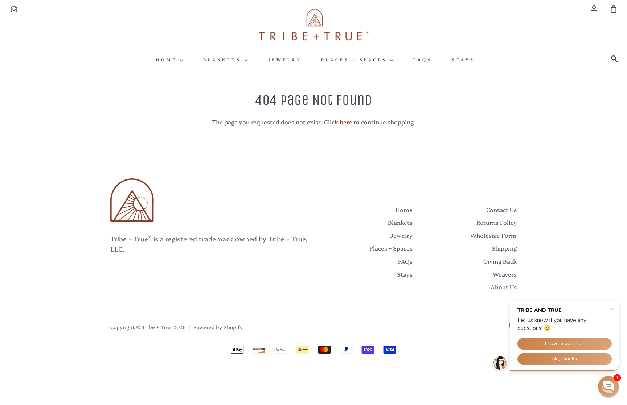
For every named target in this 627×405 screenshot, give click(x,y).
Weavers (505, 274)
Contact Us (501, 210)
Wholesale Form (493, 235)
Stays (463, 59)
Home (168, 59)
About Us (504, 287)
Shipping (504, 248)
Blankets (223, 59)
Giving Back (500, 261)
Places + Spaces (355, 59)
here (346, 122)
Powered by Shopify (218, 327)
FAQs (422, 59)
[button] (608, 386)
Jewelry (284, 59)
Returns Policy (496, 222)
